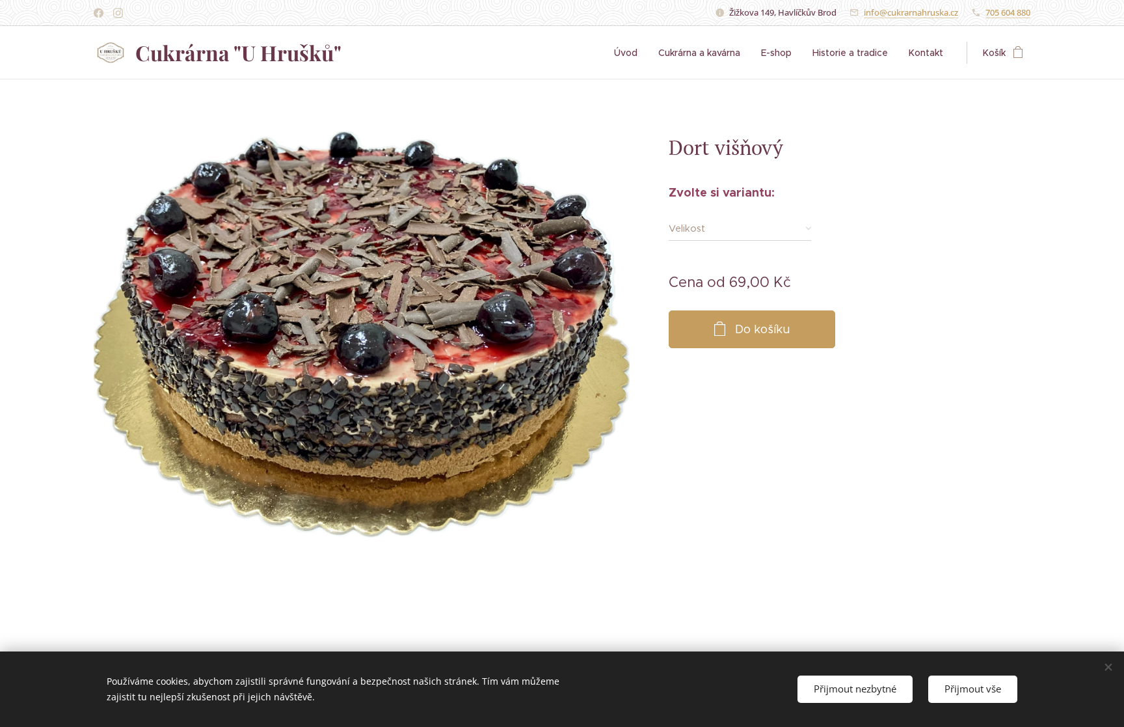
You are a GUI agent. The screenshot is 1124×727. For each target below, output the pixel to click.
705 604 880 (1007, 12)
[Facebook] (98, 13)
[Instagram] (118, 13)
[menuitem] (629, 52)
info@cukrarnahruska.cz (911, 12)
